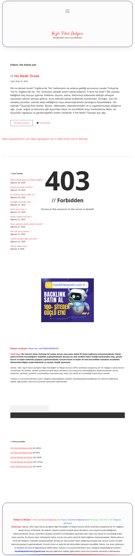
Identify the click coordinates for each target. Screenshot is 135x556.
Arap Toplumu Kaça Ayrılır (21, 466)
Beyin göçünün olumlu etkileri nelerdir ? (26, 224)
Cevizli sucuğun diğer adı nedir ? (24, 239)
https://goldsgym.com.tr (44, 138)
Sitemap (83, 138)
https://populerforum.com (16, 138)
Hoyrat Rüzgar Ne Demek (21, 457)
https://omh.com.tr (67, 138)
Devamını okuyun (23, 124)
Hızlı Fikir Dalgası (67, 33)
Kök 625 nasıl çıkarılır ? (20, 231)
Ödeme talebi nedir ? (19, 246)
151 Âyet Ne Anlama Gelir (21, 448)
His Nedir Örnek (26, 76)
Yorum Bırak (45, 123)
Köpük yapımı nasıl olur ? (21, 217)
